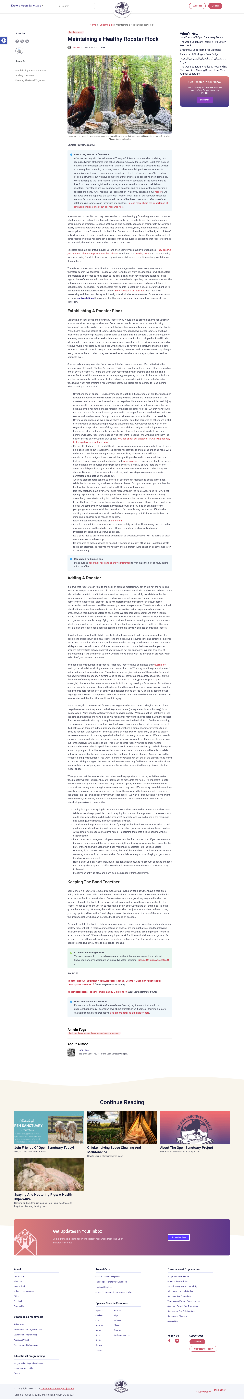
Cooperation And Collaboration (181, 1311)
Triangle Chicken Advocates (152, 960)
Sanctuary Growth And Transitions (182, 1306)
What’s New (189, 34)
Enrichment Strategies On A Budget (200, 54)
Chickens (99, 1315)
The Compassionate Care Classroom (111, 1282)
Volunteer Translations (24, 1291)
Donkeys (99, 1325)
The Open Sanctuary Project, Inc (57, 1388)
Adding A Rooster (24, 75)
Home (93, 24)
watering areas (130, 461)
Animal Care (19, 1324)
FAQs (16, 1296)
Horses (98, 1345)
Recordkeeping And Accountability (182, 1286)
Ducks (98, 1330)
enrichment (117, 520)
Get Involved (19, 1286)
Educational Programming (25, 1335)
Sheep (116, 1325)
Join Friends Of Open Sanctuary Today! (202, 37)
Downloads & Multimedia (28, 1316)
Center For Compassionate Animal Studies (113, 1292)
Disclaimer (220, 1389)
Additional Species (122, 1335)
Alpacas (99, 1310)
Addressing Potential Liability (180, 1291)
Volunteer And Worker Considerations (183, 1301)
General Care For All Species (107, 1276)
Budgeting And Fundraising (179, 1296)
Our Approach (20, 1276)
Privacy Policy (203, 1391)
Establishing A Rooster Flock (30, 70)
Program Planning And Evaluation (28, 1363)
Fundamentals (106, 24)
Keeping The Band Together (30, 80)
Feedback (18, 1301)
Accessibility (172, 1321)
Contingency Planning (177, 1316)
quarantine (160, 664)
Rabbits (117, 1320)
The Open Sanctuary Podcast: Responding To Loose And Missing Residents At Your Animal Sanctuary (203, 70)
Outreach (18, 1373)
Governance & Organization (184, 1269)
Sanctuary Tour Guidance (25, 1368)
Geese (98, 1335)
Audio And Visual (21, 1340)
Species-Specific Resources (112, 1303)
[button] (3, 40)
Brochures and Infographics (26, 1345)
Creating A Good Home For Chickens (200, 49)
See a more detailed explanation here (129, 1012)
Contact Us (19, 1306)
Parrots (117, 1310)
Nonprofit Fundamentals (178, 1276)
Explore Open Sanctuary (26, 5)
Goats (98, 1340)
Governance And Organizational (28, 1329)
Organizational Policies (177, 1281)
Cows (97, 1320)
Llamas (98, 1350)
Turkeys (117, 1330)
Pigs (116, 1315)
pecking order (142, 253)
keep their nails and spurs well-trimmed (110, 562)
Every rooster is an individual (130, 290)
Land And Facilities (103, 1287)
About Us (18, 1281)
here (157, 191)
